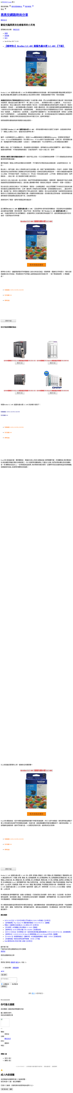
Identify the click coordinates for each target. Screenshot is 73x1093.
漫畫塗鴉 (16, 967)
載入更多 (4, 974)
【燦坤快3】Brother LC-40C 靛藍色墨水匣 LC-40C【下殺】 (35, 46)
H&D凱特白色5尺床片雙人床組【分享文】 (19, 941)
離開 (11, 1089)
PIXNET (22, 1066)
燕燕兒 (3, 951)
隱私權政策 (47, 1066)
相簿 (6, 33)
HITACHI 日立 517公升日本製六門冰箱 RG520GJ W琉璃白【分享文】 (28, 920)
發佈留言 (4, 986)
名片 (6, 38)
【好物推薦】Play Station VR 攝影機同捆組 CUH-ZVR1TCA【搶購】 (27, 923)
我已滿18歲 (5, 1089)
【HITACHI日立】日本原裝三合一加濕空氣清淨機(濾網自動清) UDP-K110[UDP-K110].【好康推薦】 (38, 932)
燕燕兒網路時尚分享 (14, 15)
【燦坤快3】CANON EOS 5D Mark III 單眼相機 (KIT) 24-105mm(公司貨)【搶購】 (31, 934)
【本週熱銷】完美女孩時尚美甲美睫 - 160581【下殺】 (23, 939)
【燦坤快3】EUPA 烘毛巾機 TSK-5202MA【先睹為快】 (23, 929)
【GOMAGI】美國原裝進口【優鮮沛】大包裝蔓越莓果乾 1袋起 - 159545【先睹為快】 (33, 936)
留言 (17, 962)
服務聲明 (54, 1066)
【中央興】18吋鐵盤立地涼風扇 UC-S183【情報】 (21, 927)
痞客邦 (13, 962)
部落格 (7, 36)
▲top (2, 971)
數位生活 (16, 29)
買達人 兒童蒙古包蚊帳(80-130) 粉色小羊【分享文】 (22, 925)
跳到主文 (4, 20)
